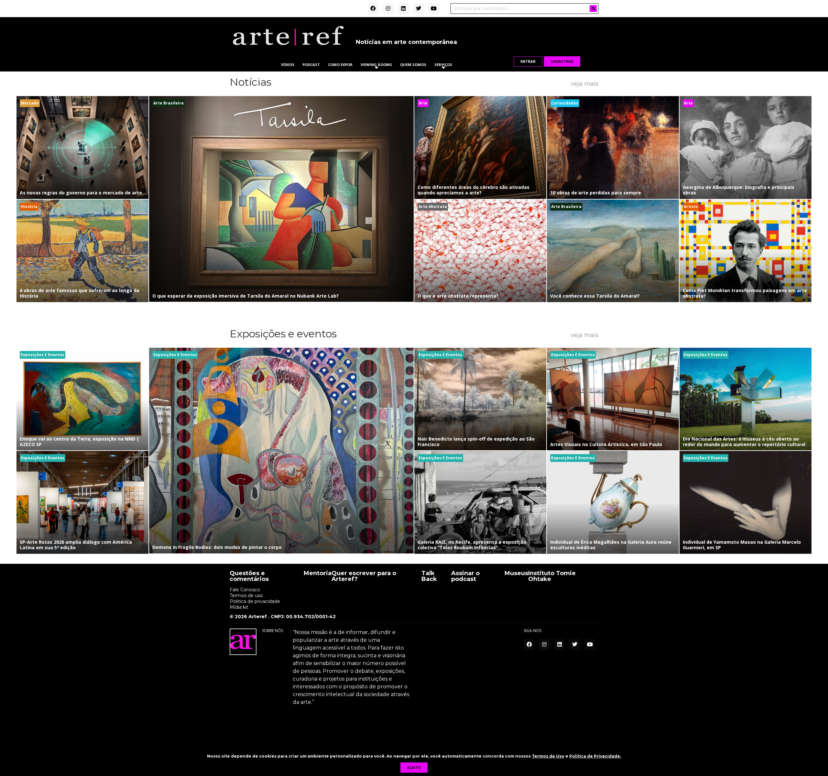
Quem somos (413, 64)
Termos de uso (246, 595)
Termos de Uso (548, 756)
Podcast (311, 64)
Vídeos (287, 64)
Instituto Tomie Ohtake (552, 576)
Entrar (528, 61)
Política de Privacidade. (595, 756)
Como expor (340, 64)
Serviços (443, 64)
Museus (516, 573)
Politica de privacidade (255, 601)
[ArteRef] (288, 35)
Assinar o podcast (465, 576)
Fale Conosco (245, 590)
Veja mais (584, 83)
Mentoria (318, 573)
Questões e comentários (249, 576)
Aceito (414, 767)
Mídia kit (239, 607)
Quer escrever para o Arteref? (364, 576)
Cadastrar (562, 61)
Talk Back (429, 576)
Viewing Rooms (376, 64)
